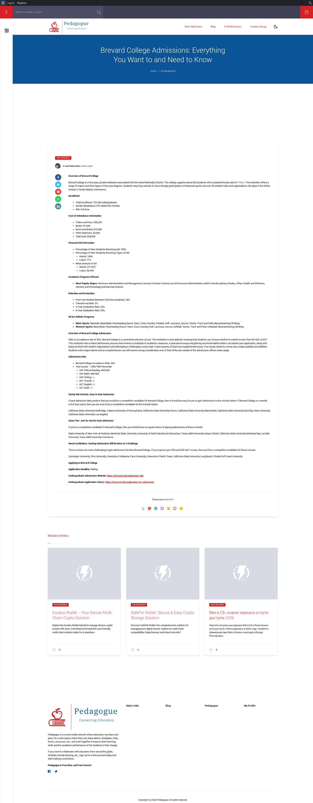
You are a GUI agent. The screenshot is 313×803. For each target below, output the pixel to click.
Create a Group (258, 26)
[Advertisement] (163, 111)
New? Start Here (193, 26)
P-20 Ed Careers (232, 26)
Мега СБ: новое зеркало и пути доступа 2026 (238, 615)
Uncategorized (63, 158)
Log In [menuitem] (11, 2)
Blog (213, 26)
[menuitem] (3, 3)
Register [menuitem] (22, 2)
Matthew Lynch (73, 166)
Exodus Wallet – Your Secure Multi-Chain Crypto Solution (82, 615)
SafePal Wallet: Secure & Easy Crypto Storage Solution (162, 615)
